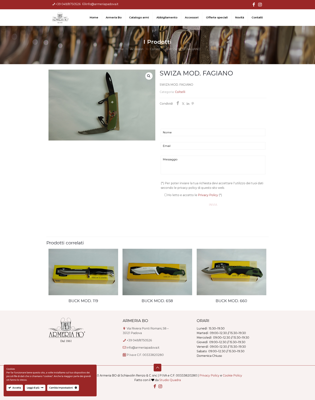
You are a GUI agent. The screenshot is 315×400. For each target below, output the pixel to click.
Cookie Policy (232, 375)
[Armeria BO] (60, 17)
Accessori (136, 49)
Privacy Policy (208, 195)
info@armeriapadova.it (102, 4)
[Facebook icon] (254, 5)
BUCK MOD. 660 (231, 300)
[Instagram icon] (260, 5)
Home (119, 49)
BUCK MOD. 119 (83, 300)
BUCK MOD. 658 (157, 300)
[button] (149, 76)
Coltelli (155, 49)
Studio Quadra (170, 380)
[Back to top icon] (157, 367)
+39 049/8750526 (68, 4)
